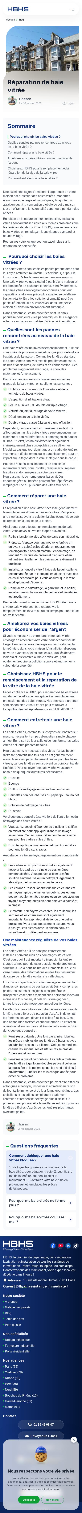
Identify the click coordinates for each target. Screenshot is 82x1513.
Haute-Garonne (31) (18, 1401)
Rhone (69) (12, 1378)
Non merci (52, 1499)
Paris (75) (11, 1366)
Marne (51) (12, 1407)
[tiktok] (76, 1246)
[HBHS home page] (18, 9)
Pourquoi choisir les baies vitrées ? (35, 136)
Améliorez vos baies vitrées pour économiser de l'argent (40, 160)
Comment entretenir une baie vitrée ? (33, 178)
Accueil (10, 19)
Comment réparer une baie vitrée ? (31, 152)
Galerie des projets (18, 1307)
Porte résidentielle (17, 1351)
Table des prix (14, 1319)
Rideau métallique (17, 1339)
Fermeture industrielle (20, 1345)
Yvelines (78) (14, 1372)
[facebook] (53, 1246)
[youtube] (61, 1246)
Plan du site (13, 1324)
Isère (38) (11, 1384)
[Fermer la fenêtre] (74, 1440)
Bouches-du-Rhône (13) (21, 1395)
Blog (8, 1313)
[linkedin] (68, 1246)
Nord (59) (11, 1389)
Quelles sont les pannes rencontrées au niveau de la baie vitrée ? (39, 144)
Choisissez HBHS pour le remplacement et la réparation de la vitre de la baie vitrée (38, 170)
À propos (11, 1301)
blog (21, 19)
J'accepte (29, 1499)
